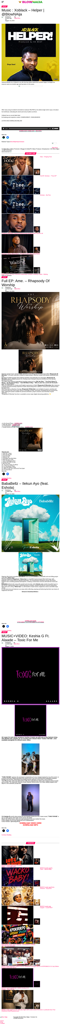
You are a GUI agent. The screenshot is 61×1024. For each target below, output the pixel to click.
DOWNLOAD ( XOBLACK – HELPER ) (30, 131)
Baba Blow (17, 18)
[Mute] (53, 128)
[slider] (56, 128)
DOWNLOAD (18, 423)
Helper (18, 141)
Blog (1, 1022)
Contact (2, 1023)
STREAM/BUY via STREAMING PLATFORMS (30, 622)
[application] (30, 128)
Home (2, 1020)
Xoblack (22, 141)
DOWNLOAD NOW (30, 621)
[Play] (3, 128)
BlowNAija (13, 141)
